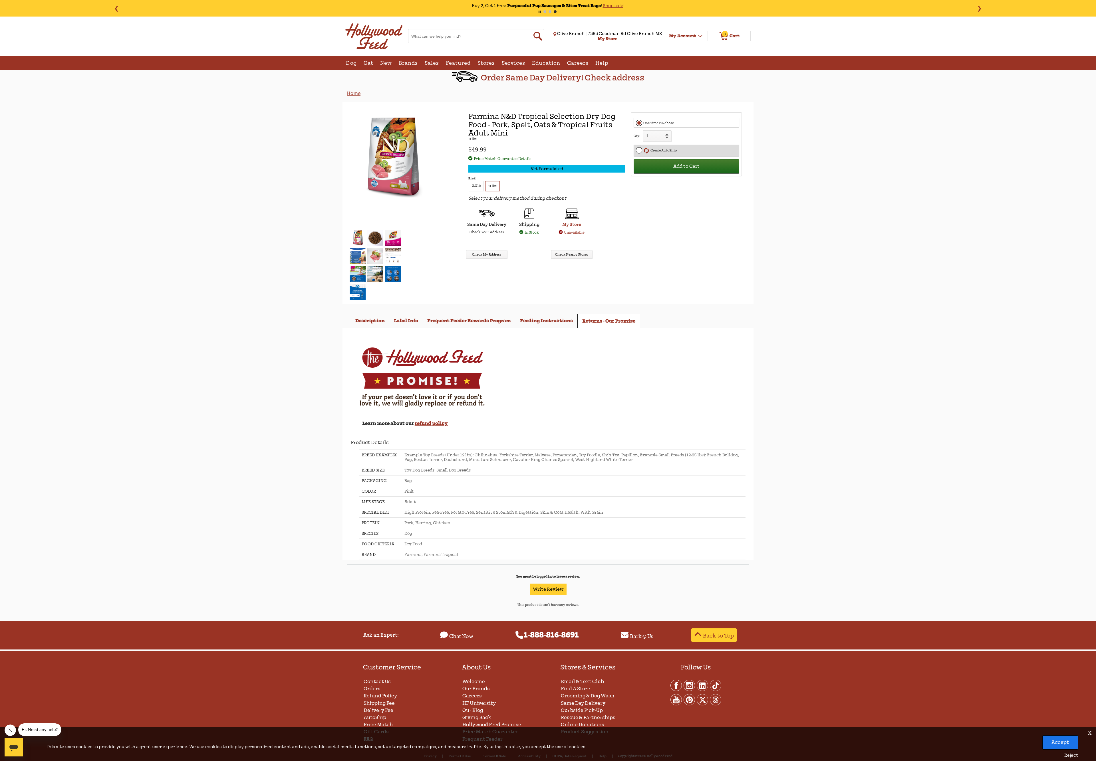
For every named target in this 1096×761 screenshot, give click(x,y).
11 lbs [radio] (492, 186)
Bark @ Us (641, 636)
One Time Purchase (658, 123)
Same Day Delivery (583, 703)
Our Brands (476, 688)
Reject (1071, 755)
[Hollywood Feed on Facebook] (676, 685)
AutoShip (375, 717)
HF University (479, 703)
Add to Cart (686, 166)
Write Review (548, 589)
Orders (372, 688)
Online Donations (582, 724)
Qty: (637, 136)
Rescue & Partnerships (588, 717)
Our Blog (472, 710)
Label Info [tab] (406, 321)
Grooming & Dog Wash (587, 696)
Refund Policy (380, 696)
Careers (472, 696)
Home (353, 93)
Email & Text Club (582, 681)
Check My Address (486, 254)
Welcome (473, 681)
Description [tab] (370, 321)
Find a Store (575, 688)
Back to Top (718, 636)
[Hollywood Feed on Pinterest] (689, 699)
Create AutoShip (663, 150)
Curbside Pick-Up (582, 710)
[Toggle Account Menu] (700, 36)
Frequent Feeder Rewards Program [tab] (469, 321)
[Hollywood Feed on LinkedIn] (702, 685)
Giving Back (476, 717)
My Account (682, 36)
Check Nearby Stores (571, 254)
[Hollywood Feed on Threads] (715, 699)
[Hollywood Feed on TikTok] (715, 685)
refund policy (431, 423)
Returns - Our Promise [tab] (608, 321)
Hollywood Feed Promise (491, 724)
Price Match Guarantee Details (502, 159)
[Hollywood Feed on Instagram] (689, 685)
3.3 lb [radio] (476, 186)
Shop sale (596, 5)
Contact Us (377, 681)
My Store (571, 224)
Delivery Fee (378, 710)
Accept (1060, 742)
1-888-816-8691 (551, 635)
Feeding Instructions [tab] (546, 321)
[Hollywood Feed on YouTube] (676, 699)
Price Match (378, 724)
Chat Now (461, 636)
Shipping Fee (379, 703)
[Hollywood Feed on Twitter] (702, 699)
